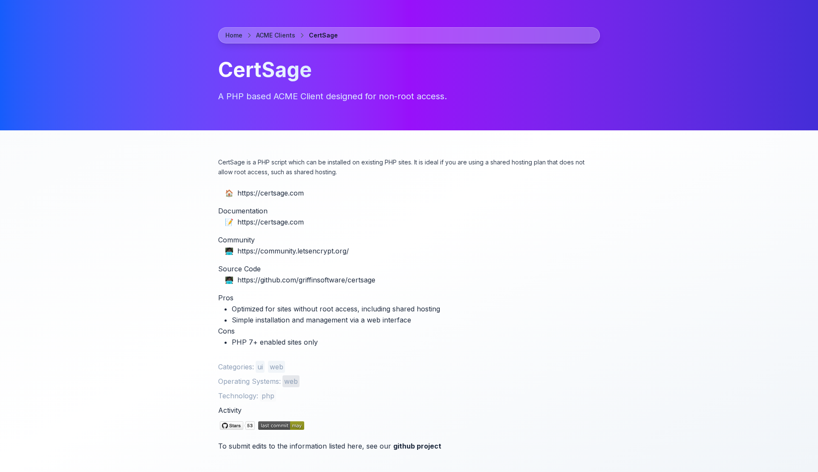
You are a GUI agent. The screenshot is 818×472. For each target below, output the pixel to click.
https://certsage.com (270, 193)
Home (233, 35)
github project (417, 446)
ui (260, 367)
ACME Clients (275, 35)
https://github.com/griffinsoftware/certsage (306, 280)
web (276, 367)
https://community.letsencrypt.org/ (293, 251)
